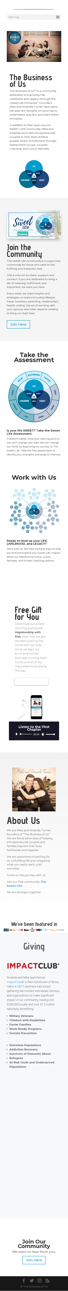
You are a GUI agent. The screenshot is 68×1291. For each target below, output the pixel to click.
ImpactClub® (15, 982)
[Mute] (42, 734)
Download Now (31, 682)
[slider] (49, 734)
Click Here (34, 466)
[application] (34, 734)
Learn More (20, 903)
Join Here (18, 324)
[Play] (16, 734)
